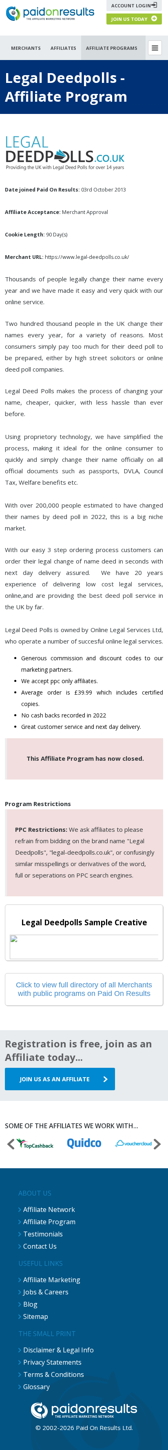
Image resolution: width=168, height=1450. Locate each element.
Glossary (36, 1386)
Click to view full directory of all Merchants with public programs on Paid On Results (84, 989)
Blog (30, 1304)
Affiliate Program (49, 1221)
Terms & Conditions (53, 1374)
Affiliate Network (49, 1209)
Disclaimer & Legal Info (58, 1349)
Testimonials (43, 1233)
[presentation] (10, 1145)
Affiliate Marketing (51, 1279)
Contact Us (40, 1246)
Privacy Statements (52, 1362)
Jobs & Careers (46, 1291)
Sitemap (35, 1316)
